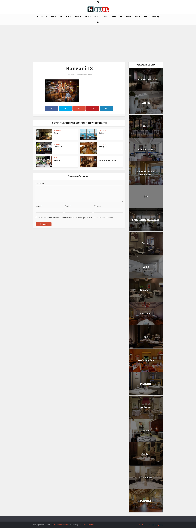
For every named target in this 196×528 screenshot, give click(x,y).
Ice (120, 16)
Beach (128, 16)
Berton (145, 243)
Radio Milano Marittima (62, 525)
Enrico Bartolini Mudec (145, 219)
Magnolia (145, 383)
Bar (61, 16)
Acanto (57, 160)
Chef (96, 16)
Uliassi (145, 102)
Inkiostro (145, 290)
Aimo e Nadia (145, 149)
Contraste (145, 313)
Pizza (106, 16)
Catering (155, 16)
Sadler (145, 454)
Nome (39, 206)
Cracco (145, 430)
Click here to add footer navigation (151, 525)
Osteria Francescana (145, 79)
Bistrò (137, 16)
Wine (53, 16)
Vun (145, 336)
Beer (114, 16)
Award (87, 16)
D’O (146, 196)
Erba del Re (145, 477)
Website (97, 206)
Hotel (68, 16)
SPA (145, 16)
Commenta (71, 75)
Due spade (103, 147)
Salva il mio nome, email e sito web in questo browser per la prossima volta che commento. (76, 217)
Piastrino (145, 500)
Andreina (145, 407)
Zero (56, 133)
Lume (145, 266)
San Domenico (145, 360)
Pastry (78, 16)
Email (68, 206)
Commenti (40, 183)
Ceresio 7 (58, 147)
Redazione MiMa (85, 75)
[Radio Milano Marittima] (98, 8)
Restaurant (42, 16)
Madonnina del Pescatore (146, 173)
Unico (101, 133)
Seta (145, 126)
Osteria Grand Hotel (107, 160)
